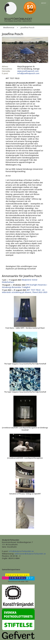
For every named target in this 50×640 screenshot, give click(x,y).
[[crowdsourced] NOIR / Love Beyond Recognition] (25, 445)
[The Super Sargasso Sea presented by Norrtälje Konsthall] (25, 347)
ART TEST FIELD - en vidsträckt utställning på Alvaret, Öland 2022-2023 (24, 291)
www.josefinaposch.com (28, 71)
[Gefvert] (18, 635)
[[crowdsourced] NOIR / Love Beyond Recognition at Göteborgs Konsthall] (25, 411)
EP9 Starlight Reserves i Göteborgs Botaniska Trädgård (24, 286)
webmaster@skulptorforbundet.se (30, 553)
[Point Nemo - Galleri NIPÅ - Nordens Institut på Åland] (25, 311)
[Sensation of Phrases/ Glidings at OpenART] (25, 477)
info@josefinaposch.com (28, 73)
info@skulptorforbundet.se (21, 551)
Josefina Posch (27, 27)
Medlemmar (8, 27)
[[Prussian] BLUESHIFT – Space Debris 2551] (25, 49)
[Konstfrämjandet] (18, 596)
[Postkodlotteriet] (18, 619)
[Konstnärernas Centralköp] (18, 578)
